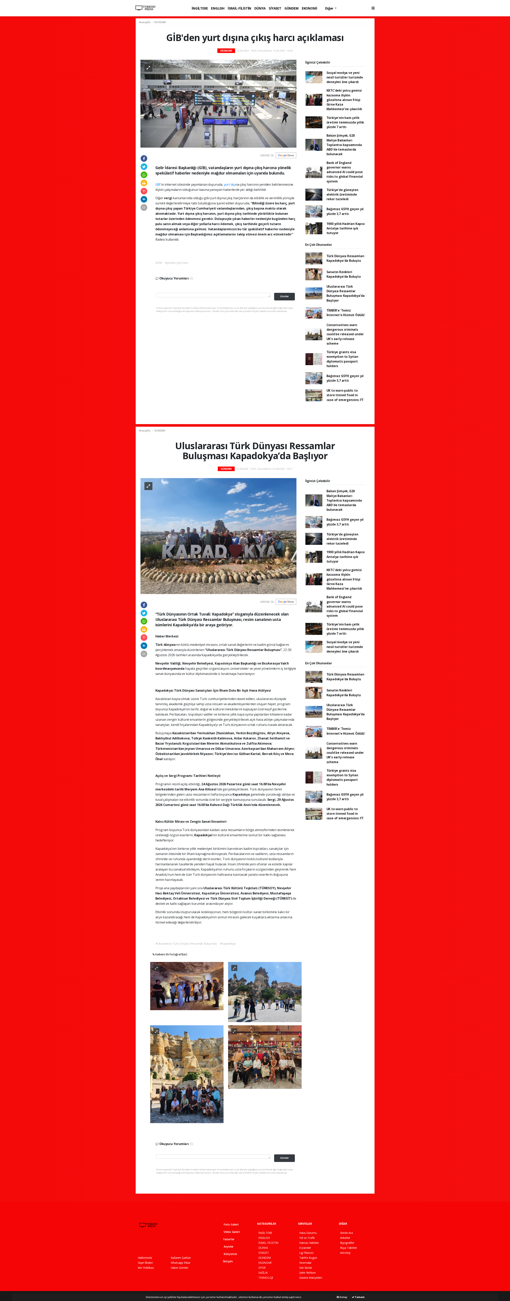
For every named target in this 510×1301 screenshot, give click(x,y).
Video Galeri (231, 1232)
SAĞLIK (263, 1273)
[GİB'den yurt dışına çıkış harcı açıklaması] (218, 103)
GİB (157, 184)
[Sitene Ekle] (188, 1243)
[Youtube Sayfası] (160, 1243)
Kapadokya (224, 663)
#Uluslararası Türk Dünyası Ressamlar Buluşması (186, 943)
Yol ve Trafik (307, 1238)
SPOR (262, 1268)
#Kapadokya (227, 943)
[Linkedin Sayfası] (167, 1243)
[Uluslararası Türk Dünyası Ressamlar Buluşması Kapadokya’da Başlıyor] (218, 535)
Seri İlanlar (305, 1268)
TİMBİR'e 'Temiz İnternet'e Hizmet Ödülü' (346, 312)
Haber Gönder (179, 1268)
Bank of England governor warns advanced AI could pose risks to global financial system (345, 172)
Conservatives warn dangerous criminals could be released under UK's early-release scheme (345, 334)
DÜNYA (260, 8)
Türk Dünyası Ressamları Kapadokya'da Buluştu (346, 258)
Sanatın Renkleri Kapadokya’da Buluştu (344, 274)
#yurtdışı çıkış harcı (176, 263)
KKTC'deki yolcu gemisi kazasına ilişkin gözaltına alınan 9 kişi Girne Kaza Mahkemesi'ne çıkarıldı (344, 99)
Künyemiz (230, 1254)
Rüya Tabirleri (348, 1248)
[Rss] (174, 1243)
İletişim (227, 1261)
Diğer (329, 8)
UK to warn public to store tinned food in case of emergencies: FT (345, 395)
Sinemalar (305, 1263)
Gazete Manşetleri (310, 1277)
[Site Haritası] (181, 1243)
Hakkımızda (145, 1258)
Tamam (359, 1297)
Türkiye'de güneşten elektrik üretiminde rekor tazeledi (342, 194)
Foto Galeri (231, 1224)
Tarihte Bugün (308, 1258)
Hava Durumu (308, 1233)
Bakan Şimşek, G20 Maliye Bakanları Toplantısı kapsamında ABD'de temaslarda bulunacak (344, 144)
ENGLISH (218, 8)
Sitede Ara (346, 1233)
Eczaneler (305, 1248)
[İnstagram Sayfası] (153, 1243)
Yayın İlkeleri (145, 1263)
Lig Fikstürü (306, 1253)
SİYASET (275, 8)
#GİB (159, 263)
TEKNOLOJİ (265, 1277)
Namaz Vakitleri (309, 1243)
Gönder (284, 296)
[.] (187, 986)
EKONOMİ (309, 8)
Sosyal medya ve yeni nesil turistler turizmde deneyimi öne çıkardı (345, 77)
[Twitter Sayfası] (146, 1243)
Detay (343, 1297)
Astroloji (345, 1253)
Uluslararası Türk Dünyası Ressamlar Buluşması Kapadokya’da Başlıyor (346, 293)
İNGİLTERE (200, 8)
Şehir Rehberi (307, 1273)
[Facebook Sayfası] (139, 1243)
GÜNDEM (291, 8)
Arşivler (228, 1246)
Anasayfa (145, 22)
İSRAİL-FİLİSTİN (239, 8)
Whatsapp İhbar (180, 1263)
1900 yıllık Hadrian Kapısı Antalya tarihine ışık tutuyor (346, 228)
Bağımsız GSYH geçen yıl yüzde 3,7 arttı (345, 211)
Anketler (345, 1238)
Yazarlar (228, 1239)
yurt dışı (229, 184)
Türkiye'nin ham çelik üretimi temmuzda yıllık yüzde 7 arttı (345, 122)
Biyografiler (347, 1243)
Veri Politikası (146, 1268)
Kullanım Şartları (181, 1258)
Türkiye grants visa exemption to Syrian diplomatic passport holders (342, 359)
